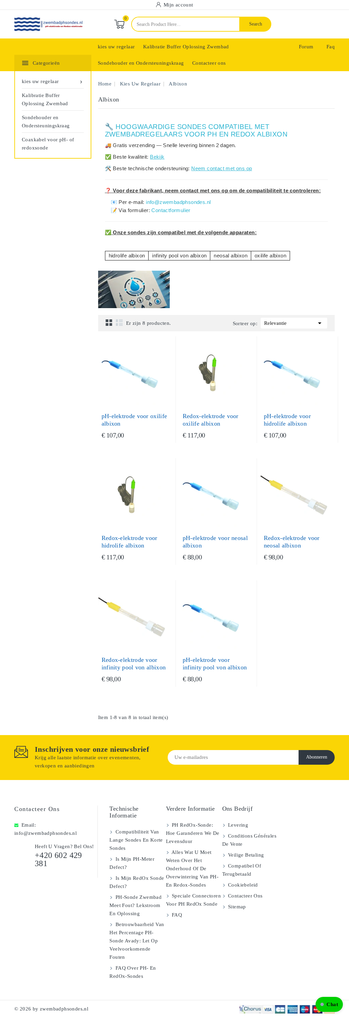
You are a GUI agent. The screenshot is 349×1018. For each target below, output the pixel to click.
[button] (329, 1004)
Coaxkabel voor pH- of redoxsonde (48, 143)
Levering (237, 825)
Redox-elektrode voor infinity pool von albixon (134, 663)
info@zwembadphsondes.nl (178, 202)
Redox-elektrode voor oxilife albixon (211, 420)
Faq (331, 46)
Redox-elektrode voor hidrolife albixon (129, 542)
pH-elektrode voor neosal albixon (215, 542)
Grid (109, 322)
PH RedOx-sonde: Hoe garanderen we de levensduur (192, 833)
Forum (306, 46)
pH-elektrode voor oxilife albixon (134, 420)
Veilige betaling (245, 855)
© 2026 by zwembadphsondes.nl (51, 1009)
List (119, 322)
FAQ (176, 915)
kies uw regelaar (116, 46)
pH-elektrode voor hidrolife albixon (287, 420)
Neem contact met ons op (221, 168)
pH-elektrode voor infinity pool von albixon (215, 663)
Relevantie (294, 323)
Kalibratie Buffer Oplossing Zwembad (186, 46)
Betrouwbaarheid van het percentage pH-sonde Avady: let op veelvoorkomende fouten (136, 941)
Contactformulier (170, 210)
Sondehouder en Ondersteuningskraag (141, 63)
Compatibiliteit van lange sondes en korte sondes (136, 840)
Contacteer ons (209, 63)
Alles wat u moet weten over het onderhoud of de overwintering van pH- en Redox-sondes (192, 868)
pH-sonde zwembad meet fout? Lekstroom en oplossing (135, 905)
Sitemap (236, 906)
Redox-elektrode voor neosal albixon (292, 542)
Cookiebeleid (242, 885)
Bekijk (157, 157)
